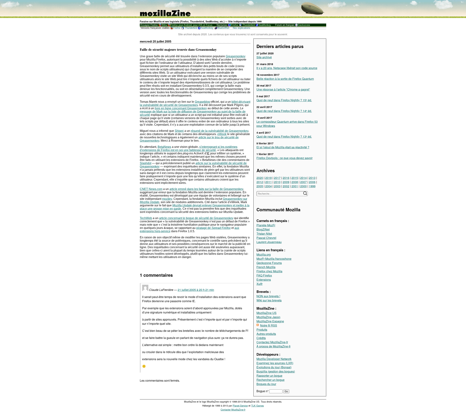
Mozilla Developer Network (273, 359)
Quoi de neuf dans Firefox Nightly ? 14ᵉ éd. (284, 111)
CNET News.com (151, 189)
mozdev (167, 198)
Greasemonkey (235, 56)
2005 (259, 186)
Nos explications (241, 28)
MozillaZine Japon (268, 317)
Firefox (234, 25)
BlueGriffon (223, 28)
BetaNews (164, 146)
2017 (277, 178)
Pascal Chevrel (266, 238)
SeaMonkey (264, 25)
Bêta (164, 25)
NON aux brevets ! (268, 296)
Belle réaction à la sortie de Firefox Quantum (285, 79)
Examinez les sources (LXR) (274, 363)
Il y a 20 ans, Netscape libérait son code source (286, 68)
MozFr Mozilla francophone (273, 259)
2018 (268, 178)
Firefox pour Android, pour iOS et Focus (191, 25)
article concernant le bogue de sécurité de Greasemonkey (196, 218)
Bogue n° (262, 391)
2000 (303, 186)
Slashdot (145, 163)
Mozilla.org (263, 254)
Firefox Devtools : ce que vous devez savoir (284, 158)
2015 (294, 178)
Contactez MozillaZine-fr (272, 342)
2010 (277, 182)
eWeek (221, 134)
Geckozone (304, 25)
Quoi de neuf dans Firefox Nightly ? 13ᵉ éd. (284, 136)
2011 (268, 182)
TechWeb (146, 218)
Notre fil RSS (268, 325)
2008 (294, 182)
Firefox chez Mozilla (269, 271)
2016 (286, 178)
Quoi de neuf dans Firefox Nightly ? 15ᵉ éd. (284, 100)
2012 (259, 182)
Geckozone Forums (269, 263)
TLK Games (257, 405)
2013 (312, 178)
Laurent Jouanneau (269, 242)
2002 (286, 186)
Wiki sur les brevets (269, 300)
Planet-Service (240, 405)
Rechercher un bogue (270, 380)
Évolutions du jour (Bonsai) (273, 367)
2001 (294, 186)
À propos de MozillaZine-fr (273, 346)
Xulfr (259, 284)
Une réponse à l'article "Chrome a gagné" (283, 89)
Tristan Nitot (264, 233)
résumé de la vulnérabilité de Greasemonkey (219, 130)
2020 (259, 178)
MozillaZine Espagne (270, 321)
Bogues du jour (266, 384)
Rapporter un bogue (269, 375)
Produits (261, 329)
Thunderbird (248, 25)
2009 (286, 182)
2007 (303, 182)
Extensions (263, 279)
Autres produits (266, 334)
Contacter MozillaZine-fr (233, 409)
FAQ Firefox (264, 275)
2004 (268, 186)
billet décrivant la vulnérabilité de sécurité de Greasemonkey (195, 103)
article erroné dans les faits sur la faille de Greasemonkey (206, 189)
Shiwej (179, 130)
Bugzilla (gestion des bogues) (275, 371)
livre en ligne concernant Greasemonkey (181, 108)
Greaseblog (202, 101)
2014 (303, 178)
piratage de (213, 227)
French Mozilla (265, 267)
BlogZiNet (263, 229)
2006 (312, 182)
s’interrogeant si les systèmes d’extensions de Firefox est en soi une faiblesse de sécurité (188, 148)
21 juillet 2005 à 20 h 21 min (196, 290)
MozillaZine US (266, 313)
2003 (277, 186)
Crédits (261, 338)
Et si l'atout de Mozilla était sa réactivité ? (282, 147)
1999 (312, 186)
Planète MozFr (265, 225)
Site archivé (264, 57)
